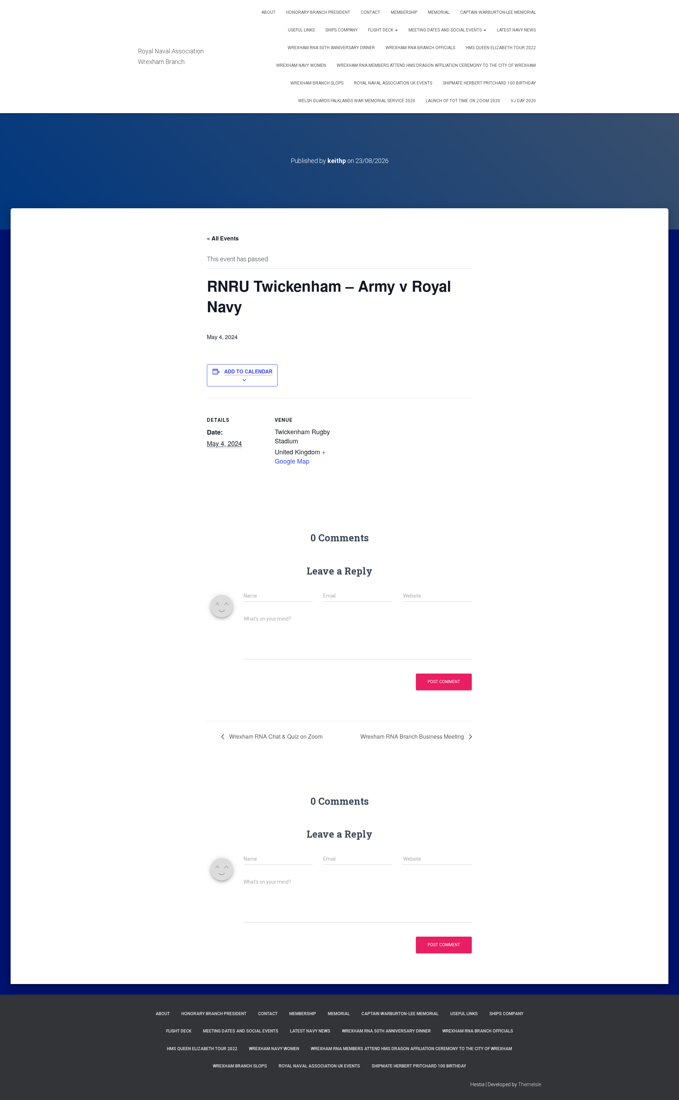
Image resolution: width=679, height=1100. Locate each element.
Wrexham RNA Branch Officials (420, 47)
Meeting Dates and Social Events (445, 30)
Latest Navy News (516, 30)
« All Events (223, 238)
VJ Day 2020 (523, 100)
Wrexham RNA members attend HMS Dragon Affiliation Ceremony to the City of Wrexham (436, 65)
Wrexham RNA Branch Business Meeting (412, 736)
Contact (370, 12)
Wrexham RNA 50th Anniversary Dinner (331, 47)
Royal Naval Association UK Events (393, 83)
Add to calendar (248, 371)
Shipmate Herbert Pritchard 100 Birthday (489, 83)
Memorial (438, 12)
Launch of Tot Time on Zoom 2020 (463, 100)
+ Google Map (300, 456)
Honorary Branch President (318, 12)
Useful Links (301, 30)
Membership (404, 12)
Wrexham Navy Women (301, 65)
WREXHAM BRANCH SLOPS (316, 83)
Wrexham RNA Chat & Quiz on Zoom (275, 736)
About (268, 12)
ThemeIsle (529, 1084)
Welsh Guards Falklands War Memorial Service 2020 (356, 100)
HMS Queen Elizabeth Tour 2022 (501, 47)
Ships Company (341, 30)
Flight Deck (381, 30)
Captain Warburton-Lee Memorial (498, 12)
